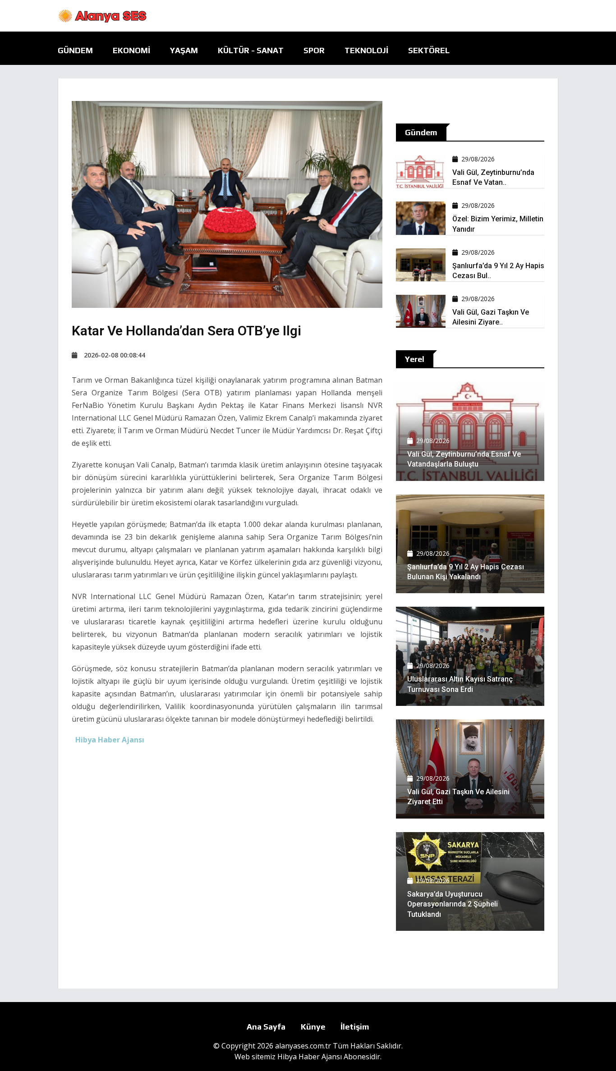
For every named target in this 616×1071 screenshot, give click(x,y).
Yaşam (184, 50)
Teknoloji (366, 50)
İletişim (354, 1026)
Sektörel (429, 50)
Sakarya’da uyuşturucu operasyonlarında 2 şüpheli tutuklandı (452, 904)
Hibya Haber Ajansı (309, 1057)
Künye (313, 1026)
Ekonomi (131, 50)
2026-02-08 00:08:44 (114, 355)
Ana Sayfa (266, 1026)
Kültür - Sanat (251, 50)
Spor (314, 50)
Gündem (75, 50)
